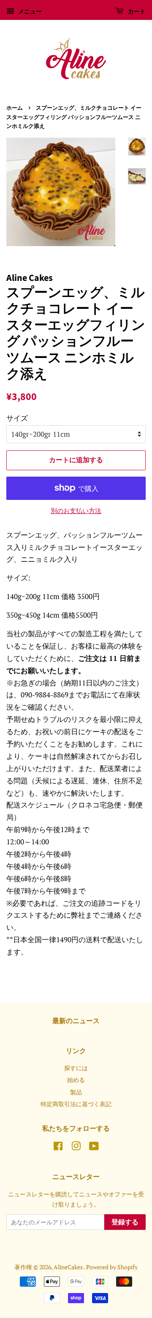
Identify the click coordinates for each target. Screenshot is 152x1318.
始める (76, 1080)
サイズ (17, 418)
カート (136, 12)
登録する (124, 1222)
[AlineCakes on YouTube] (94, 1147)
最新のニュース (76, 1021)
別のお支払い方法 (76, 510)
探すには (76, 1068)
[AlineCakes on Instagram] (76, 1147)
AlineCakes (69, 1267)
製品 (76, 1092)
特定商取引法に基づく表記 (76, 1104)
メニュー (29, 11)
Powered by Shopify (112, 1267)
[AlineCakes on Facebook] (58, 1147)
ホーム (14, 108)
